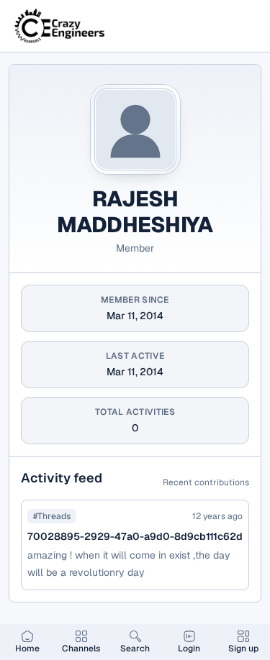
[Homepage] (60, 26)
